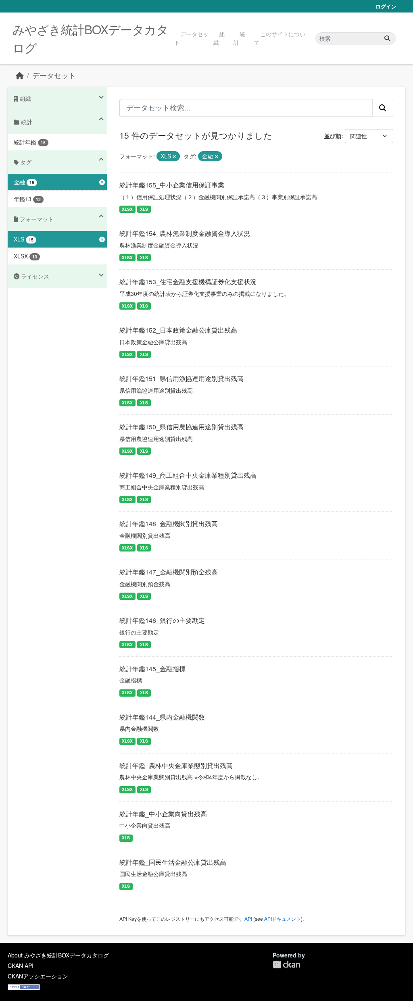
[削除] (174, 156)
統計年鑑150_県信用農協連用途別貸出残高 (181, 426)
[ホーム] (20, 75)
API (248, 918)
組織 (219, 38)
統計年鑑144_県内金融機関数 (162, 717)
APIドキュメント (282, 918)
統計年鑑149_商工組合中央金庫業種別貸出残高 (188, 475)
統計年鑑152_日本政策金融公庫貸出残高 (178, 330)
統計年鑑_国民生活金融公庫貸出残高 (172, 862)
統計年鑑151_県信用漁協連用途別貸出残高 (181, 378)
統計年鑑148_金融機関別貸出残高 (168, 523)
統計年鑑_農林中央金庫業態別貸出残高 (176, 765)
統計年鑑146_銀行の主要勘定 (162, 620)
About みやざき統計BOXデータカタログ (58, 955)
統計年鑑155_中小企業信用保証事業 (171, 184)
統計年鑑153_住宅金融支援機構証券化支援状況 (188, 281)
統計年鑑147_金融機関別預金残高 (168, 571)
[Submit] (387, 38)
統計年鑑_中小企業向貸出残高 (163, 813)
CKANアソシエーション (38, 976)
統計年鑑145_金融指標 (152, 668)
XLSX (127, 209)
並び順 (332, 136)
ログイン (385, 6)
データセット (191, 38)
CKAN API (20, 965)
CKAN (286, 964)
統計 (239, 38)
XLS (144, 209)
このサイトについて (279, 38)
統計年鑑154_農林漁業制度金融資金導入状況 (184, 233)
